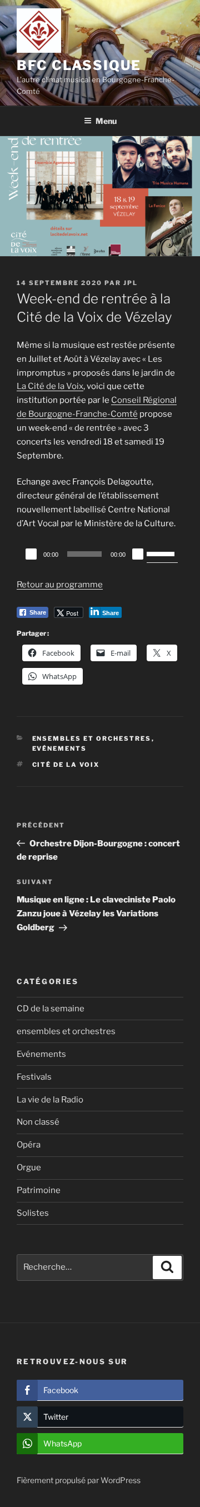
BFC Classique (79, 65)
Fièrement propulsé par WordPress (79, 1480)
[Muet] (137, 554)
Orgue (29, 1167)
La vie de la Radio (50, 1100)
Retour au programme (60, 585)
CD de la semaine (50, 1009)
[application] (100, 554)
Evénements (59, 748)
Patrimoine (39, 1190)
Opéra (29, 1145)
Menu (106, 121)
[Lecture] (31, 554)
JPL (130, 283)
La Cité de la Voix (50, 386)
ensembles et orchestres (92, 738)
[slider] (162, 553)
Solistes (33, 1213)
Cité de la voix (66, 765)
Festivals (34, 1077)
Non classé (38, 1122)
